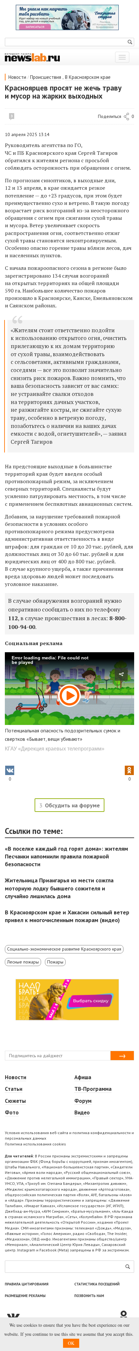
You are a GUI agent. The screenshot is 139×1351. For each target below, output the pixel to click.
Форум (82, 1100)
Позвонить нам (89, 1295)
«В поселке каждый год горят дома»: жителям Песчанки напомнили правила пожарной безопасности (66, 856)
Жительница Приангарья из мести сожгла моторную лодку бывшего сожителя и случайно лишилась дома (59, 888)
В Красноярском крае (88, 77)
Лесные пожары (23, 962)
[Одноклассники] (126, 1316)
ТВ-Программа (93, 1088)
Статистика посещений (97, 1284)
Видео (82, 1112)
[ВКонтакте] (61, 1316)
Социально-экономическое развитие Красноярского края (64, 949)
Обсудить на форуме (72, 805)
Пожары (55, 962)
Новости (17, 77)
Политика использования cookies (35, 1144)
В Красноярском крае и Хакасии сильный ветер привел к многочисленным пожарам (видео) (67, 916)
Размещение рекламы (25, 1295)
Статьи (13, 1088)
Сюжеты (15, 1100)
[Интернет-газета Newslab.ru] (32, 57)
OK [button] (71, 1343)
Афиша (82, 1077)
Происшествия (45, 77)
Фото (12, 1112)
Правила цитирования (26, 1284)
